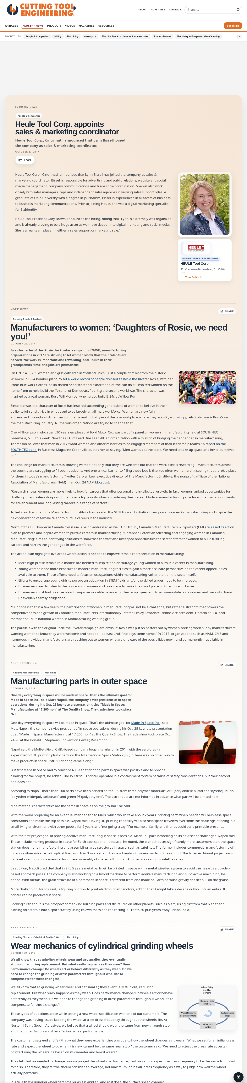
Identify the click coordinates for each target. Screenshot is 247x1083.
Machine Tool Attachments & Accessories (125, 36)
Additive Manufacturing (26, 672)
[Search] (238, 10)
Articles (11, 25)
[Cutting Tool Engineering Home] (42, 9)
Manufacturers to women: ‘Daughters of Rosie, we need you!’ (119, 331)
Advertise (158, 9)
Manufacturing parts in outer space (79, 681)
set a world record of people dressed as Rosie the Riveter (105, 379)
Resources (106, 25)
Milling (57, 36)
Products (54, 25)
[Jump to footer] (238, 1077)
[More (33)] (239, 36)
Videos (70, 25)
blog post (102, 482)
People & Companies (37, 36)
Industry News (33, 25)
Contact (175, 9)
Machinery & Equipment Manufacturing (198, 36)
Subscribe (233, 25)
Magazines (87, 25)
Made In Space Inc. (145, 722)
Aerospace (90, 36)
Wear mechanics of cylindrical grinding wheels (102, 946)
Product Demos (162, 36)
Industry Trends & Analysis (27, 319)
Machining (72, 36)
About (142, 9)
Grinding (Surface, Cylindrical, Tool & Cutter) (37, 937)
